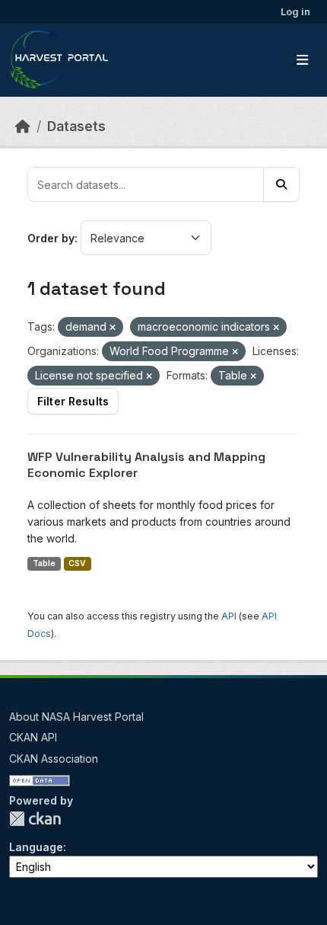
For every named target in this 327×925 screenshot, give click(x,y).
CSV (77, 563)
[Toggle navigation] (302, 60)
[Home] (22, 126)
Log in (295, 11)
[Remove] (113, 327)
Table (44, 563)
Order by (51, 238)
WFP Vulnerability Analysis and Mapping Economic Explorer (146, 465)
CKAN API (33, 737)
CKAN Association (53, 758)
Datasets (76, 126)
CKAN (35, 819)
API (229, 616)
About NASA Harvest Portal (76, 716)
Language (36, 846)
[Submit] (281, 184)
